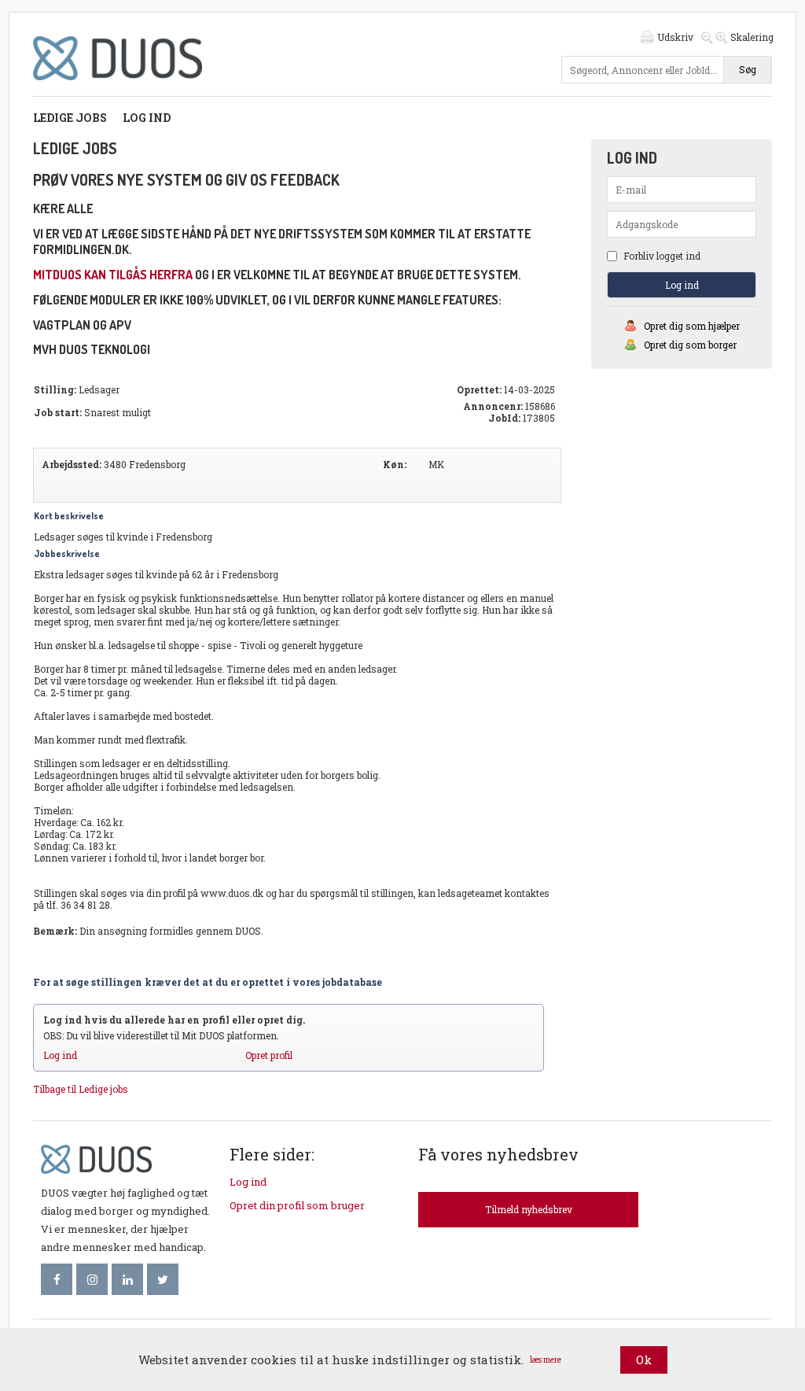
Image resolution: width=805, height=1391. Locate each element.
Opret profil (268, 1055)
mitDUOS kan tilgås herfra (113, 274)
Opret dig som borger (690, 344)
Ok (644, 1359)
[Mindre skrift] (707, 37)
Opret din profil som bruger (297, 1205)
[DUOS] (117, 84)
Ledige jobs (70, 117)
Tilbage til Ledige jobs (80, 1089)
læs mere (545, 1360)
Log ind (147, 117)
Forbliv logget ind (660, 255)
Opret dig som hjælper (692, 325)
